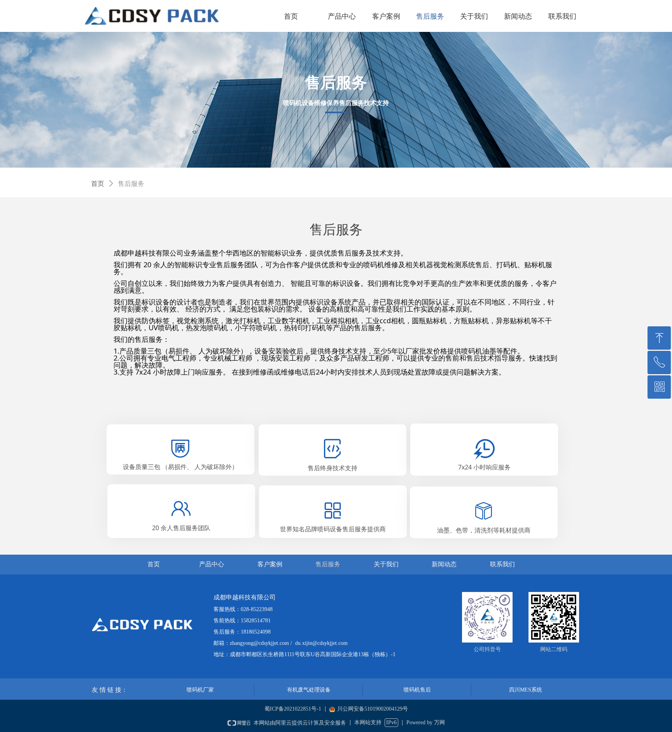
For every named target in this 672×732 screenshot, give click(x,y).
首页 (97, 183)
